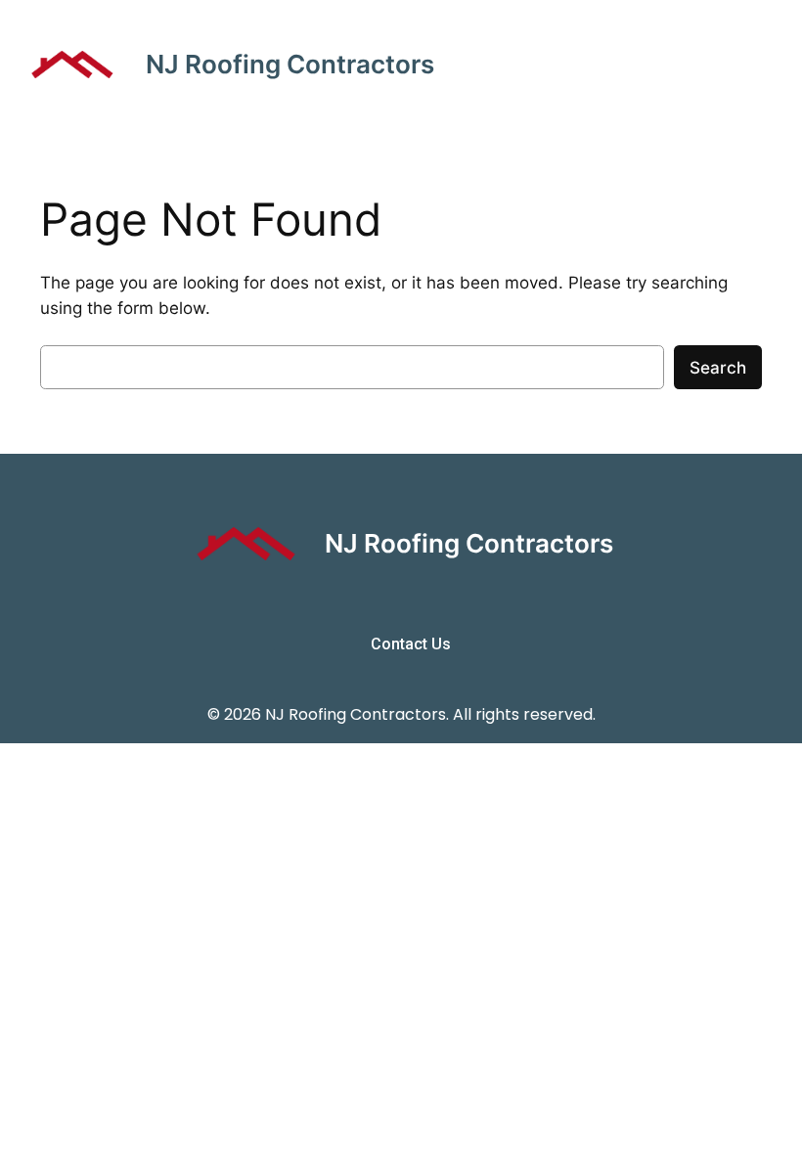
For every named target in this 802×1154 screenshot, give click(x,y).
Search (718, 367)
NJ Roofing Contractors (290, 64)
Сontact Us (411, 644)
